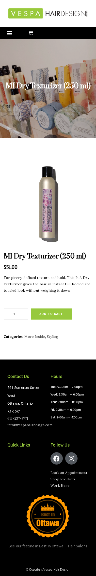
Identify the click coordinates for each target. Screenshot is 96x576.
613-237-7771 (17, 418)
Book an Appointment (68, 472)
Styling (52, 336)
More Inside (34, 336)
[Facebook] (56, 458)
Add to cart (51, 314)
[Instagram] (71, 458)
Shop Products (63, 479)
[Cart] (30, 33)
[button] (9, 33)
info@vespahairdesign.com (29, 425)
